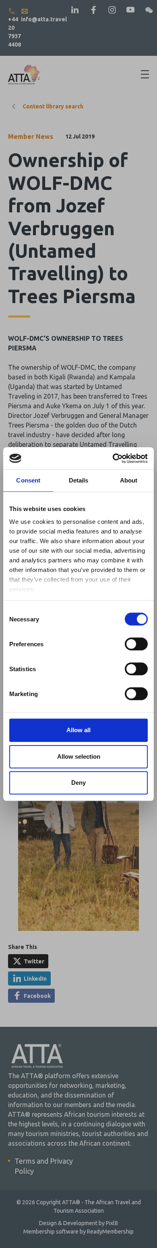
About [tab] (129, 480)
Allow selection (78, 756)
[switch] (136, 643)
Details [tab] (79, 480)
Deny (78, 782)
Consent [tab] (28, 480)
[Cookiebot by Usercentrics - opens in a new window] (113, 458)
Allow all (78, 730)
